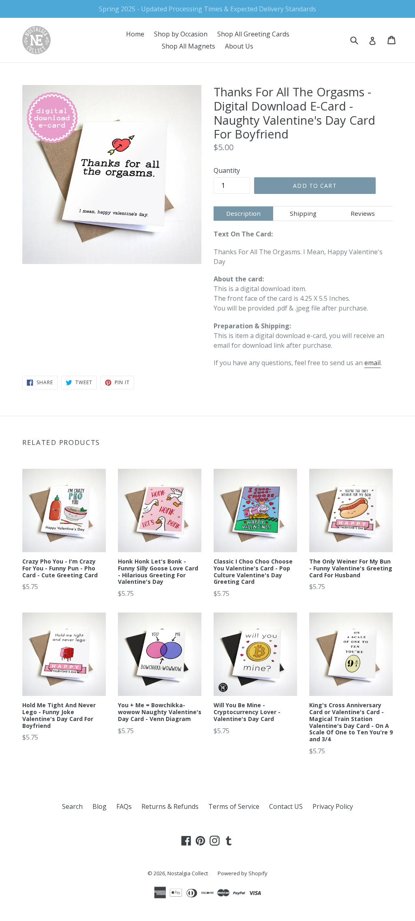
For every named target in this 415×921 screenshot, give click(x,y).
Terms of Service (233, 806)
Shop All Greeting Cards (253, 34)
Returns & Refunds (170, 806)
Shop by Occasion (181, 34)
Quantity (227, 170)
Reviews (363, 213)
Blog (99, 806)
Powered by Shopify (242, 873)
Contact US (286, 806)
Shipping (303, 213)
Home (135, 34)
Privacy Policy (332, 806)
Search (72, 806)
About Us (239, 46)
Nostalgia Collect (187, 873)
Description (243, 213)
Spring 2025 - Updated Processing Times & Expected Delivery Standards (207, 8)
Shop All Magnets (188, 46)
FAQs (124, 806)
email (372, 362)
